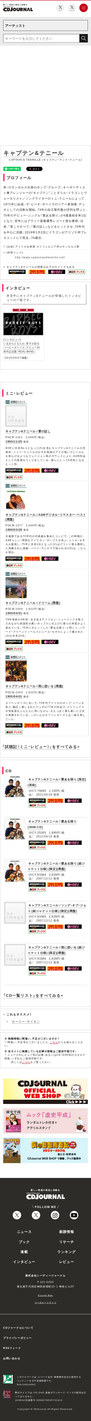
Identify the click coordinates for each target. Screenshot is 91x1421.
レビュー (66, 1261)
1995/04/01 (14, 613)
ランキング (66, 1251)
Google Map (45, 1295)
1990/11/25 (14, 441)
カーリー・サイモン (26, 1021)
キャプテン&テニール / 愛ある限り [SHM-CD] (52, 824)
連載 (24, 1251)
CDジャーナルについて (18, 1327)
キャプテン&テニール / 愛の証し (28, 431)
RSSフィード (12, 1348)
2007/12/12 (44, 878)
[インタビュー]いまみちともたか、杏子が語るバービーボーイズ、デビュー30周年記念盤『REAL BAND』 (21, 345)
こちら (54, 1042)
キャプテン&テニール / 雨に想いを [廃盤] (34, 686)
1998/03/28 (14, 529)
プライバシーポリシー (17, 1338)
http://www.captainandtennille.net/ (40, 257)
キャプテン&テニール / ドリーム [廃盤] (33, 602)
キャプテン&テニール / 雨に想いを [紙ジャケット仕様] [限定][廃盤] (56, 950)
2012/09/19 (44, 836)
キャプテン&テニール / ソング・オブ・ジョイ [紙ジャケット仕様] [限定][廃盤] (57, 908)
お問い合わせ (12, 1358)
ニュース (24, 1231)
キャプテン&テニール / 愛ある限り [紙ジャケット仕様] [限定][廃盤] (56, 866)
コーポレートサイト (45, 1302)
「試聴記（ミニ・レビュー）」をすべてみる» (41, 746)
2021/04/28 (44, 794)
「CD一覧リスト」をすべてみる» (33, 995)
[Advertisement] (45, 96)
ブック (24, 1241)
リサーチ (66, 1241)
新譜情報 (66, 1231)
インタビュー (24, 1261)
